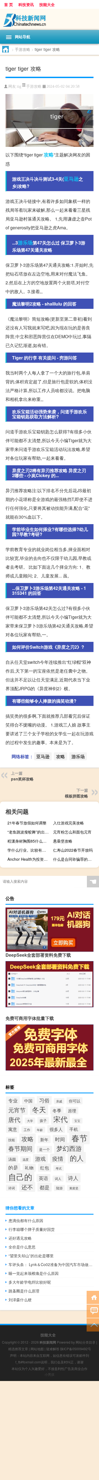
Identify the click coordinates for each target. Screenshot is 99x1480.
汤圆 (12, 1159)
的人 (77, 1158)
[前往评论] (93, 1311)
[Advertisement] (49, 1430)
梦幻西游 (69, 1148)
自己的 (20, 1176)
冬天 (39, 1109)
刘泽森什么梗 (20, 1299)
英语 (43, 1178)
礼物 (29, 1168)
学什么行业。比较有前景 (28, 850)
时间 (60, 1139)
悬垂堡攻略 (62, 841)
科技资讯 (26, 4)
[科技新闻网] (49, 19)
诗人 (73, 1178)
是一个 (44, 1149)
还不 (27, 1187)
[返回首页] (93, 1297)
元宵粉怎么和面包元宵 (72, 832)
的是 (13, 1167)
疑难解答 (52, 1348)
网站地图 (37, 1348)
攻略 (49, 154)
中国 (28, 1101)
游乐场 (25, 242)
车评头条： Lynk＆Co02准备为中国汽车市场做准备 (51, 1264)
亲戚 (59, 1101)
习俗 (44, 1100)
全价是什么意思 (22, 1247)
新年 (44, 1139)
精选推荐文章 (18, 1348)
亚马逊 (71, 178)
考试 (59, 1168)
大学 (30, 1120)
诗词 (11, 1187)
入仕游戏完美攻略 (68, 823)
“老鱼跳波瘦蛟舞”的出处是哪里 (29, 832)
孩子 (43, 1120)
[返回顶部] (93, 1324)
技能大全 (47, 4)
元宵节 (17, 1110)
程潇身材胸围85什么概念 (28, 841)
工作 (27, 1129)
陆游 (59, 1188)
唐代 (14, 1119)
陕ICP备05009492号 (75, 1348)
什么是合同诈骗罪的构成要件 (75, 859)
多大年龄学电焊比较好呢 (30, 1282)
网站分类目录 (85, 1342)
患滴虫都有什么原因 (26, 1220)
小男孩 (49, 1374)
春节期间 (20, 1148)
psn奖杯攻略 (22, 779)
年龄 (40, 1129)
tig (19, 86)
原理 (72, 1110)
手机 (73, 1129)
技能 (11, 1140)
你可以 (74, 1101)
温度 (26, 1159)
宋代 (60, 1119)
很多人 (56, 1129)
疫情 (57, 1158)
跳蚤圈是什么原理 (24, 1291)
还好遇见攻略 (20, 1238)
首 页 (8, 4)
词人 (58, 1178)
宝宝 (77, 1121)
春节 (79, 1137)
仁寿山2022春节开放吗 (73, 850)
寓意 (12, 1129)
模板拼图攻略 (76, 796)
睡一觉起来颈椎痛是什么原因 (34, 1273)
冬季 (57, 1110)
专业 (13, 1100)
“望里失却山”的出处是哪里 (31, 1255)
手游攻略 (22, 49)
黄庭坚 (73, 1188)
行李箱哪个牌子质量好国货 (32, 1229)
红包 (44, 1167)
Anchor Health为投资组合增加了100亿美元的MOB (29, 859)
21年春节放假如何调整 (26, 823)
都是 (45, 1187)
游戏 (40, 1158)
